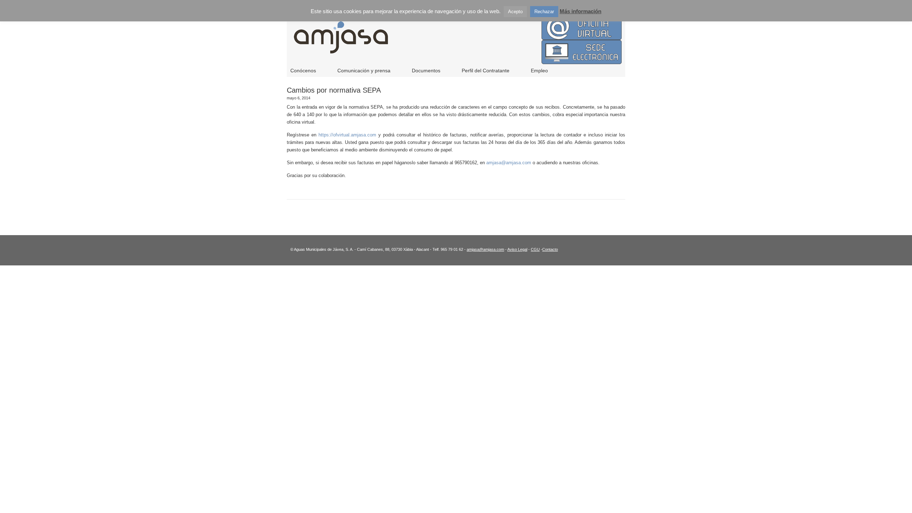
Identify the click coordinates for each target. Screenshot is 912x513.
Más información (580, 11)
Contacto (550, 249)
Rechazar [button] (544, 11)
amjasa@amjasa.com (508, 162)
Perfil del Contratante (485, 70)
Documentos (426, 70)
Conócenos (303, 70)
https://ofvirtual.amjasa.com (347, 135)
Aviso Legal (517, 249)
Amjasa (434, 42)
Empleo (539, 70)
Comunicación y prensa (363, 70)
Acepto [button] (515, 11)
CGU (535, 249)
